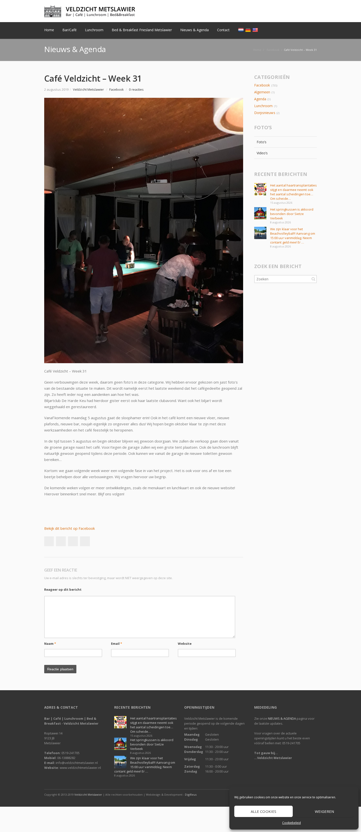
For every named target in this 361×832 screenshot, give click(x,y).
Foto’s (261, 142)
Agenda (260, 99)
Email (116, 643)
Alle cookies (263, 811)
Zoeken (313, 279)
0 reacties (136, 89)
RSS (312, 11)
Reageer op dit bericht (63, 589)
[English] (255, 29)
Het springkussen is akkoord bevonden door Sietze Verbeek (291, 213)
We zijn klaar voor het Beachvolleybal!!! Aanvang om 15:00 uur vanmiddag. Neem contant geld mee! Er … (292, 235)
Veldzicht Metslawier (88, 794)
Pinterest (85, 541)
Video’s (262, 153)
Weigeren (324, 811)
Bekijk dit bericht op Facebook (69, 528)
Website (185, 643)
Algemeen (262, 92)
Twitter (291, 11)
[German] (248, 29)
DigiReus (190, 794)
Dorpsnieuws (264, 112)
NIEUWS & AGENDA (282, 718)
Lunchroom (263, 105)
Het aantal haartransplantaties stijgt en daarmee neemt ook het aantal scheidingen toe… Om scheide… (293, 192)
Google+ (73, 541)
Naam (50, 643)
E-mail (301, 11)
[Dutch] (241, 29)
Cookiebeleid (291, 823)
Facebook (280, 11)
